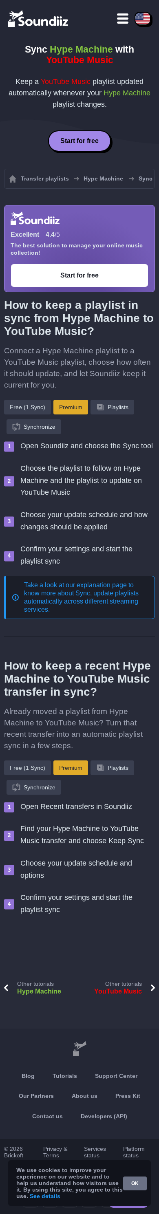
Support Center (116, 1076)
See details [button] (45, 1196)
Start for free (79, 140)
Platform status (134, 1152)
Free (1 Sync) (27, 407)
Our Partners (36, 1096)
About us (84, 1096)
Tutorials (65, 1076)
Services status (95, 1152)
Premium (70, 407)
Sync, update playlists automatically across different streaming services (81, 601)
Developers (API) (104, 1116)
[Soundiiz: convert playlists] (79, 1049)
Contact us (47, 1116)
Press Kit (127, 1096)
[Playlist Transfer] (38, 18)
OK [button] (135, 1183)
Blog (28, 1076)
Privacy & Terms (55, 1152)
